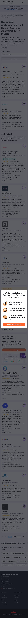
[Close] (25, 292)
